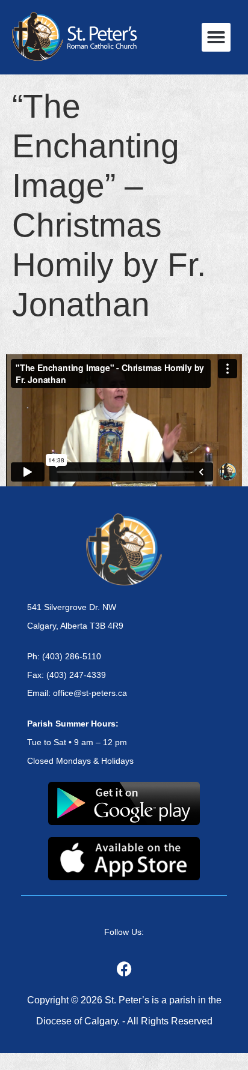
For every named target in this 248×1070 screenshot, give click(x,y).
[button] (216, 37)
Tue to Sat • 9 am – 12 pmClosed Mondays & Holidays (80, 742)
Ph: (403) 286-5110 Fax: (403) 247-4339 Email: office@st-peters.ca (77, 674)
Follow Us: (124, 932)
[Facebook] (124, 969)
